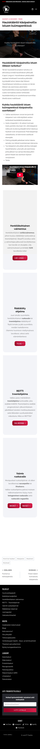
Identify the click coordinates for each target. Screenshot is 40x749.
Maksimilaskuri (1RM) (9, 673)
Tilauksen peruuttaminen (11, 644)
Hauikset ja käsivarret (9, 19)
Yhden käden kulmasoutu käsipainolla (33, 574)
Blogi (4, 628)
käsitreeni (29, 559)
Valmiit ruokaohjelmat (10, 606)
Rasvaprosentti (7, 667)
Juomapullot (6, 612)
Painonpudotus (7, 670)
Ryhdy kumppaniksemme (11, 647)
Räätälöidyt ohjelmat (9, 609)
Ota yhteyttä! (7, 635)
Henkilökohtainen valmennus (13, 599)
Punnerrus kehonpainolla (7, 573)
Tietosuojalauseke (8, 638)
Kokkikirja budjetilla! (9, 596)
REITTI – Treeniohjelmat (10, 603)
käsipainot (20, 559)
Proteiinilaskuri (7, 663)
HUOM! (4, 1)
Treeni (20, 19)
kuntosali (6, 563)
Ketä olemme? (7, 631)
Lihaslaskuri (6, 676)
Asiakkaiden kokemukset (11, 625)
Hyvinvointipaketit (8, 593)
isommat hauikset (9, 559)
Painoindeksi (7, 679)
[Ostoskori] (32, 9)
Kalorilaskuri (6, 657)
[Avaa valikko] (36, 9)
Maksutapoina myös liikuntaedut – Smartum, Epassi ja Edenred (20, 1)
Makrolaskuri (7, 660)
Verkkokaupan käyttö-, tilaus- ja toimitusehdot (19, 641)
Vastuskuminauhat (9, 615)
